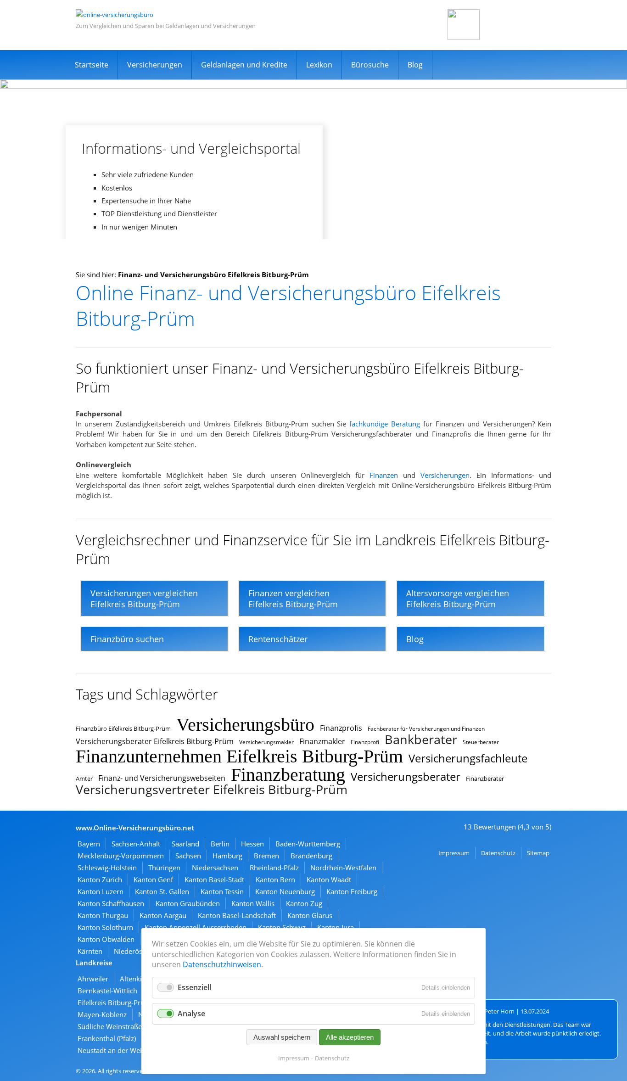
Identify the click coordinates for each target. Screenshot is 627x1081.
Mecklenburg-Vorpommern (121, 855)
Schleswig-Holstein (107, 867)
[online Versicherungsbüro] (114, 15)
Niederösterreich (140, 951)
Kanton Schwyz (282, 927)
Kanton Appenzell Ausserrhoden (195, 927)
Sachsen (188, 855)
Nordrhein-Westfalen (343, 867)
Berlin (220, 843)
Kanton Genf (153, 879)
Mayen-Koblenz (102, 1014)
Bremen (266, 855)
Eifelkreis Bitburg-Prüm (114, 1002)
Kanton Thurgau (103, 915)
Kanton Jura (335, 927)
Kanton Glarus (309, 915)
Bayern (89, 843)
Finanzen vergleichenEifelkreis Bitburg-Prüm (293, 599)
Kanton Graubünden (188, 903)
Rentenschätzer (278, 638)
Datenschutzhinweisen (222, 964)
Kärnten (90, 951)
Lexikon (319, 65)
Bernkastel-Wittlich (107, 990)
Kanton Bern (275, 879)
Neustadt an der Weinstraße (122, 1050)
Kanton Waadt (329, 879)
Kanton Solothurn (105, 927)
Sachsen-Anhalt (136, 843)
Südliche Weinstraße (110, 1026)
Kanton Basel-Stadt (214, 879)
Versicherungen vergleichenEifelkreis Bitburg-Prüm (144, 599)
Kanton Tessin (222, 891)
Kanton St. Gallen (162, 891)
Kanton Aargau (163, 915)
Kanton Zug (304, 903)
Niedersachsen (215, 867)
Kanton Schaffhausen (111, 903)
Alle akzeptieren (350, 1037)
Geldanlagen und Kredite (244, 65)
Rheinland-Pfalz (274, 867)
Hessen (252, 843)
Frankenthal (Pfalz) (107, 1038)
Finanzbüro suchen (127, 638)
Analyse (191, 1013)
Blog (415, 65)
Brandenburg (311, 855)
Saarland (185, 843)
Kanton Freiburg (351, 891)
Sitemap (538, 853)
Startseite (91, 65)
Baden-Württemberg (307, 843)
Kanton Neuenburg (285, 891)
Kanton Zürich (100, 879)
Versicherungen (154, 65)
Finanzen (383, 475)
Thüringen (164, 867)
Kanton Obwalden (106, 939)
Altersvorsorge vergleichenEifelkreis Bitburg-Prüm (457, 599)
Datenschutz (498, 853)
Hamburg (227, 855)
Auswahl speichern (281, 1037)
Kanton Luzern (100, 891)
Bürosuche (370, 65)
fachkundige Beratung (384, 423)
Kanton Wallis (252, 903)
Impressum (454, 853)
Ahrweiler (93, 978)
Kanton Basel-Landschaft (237, 915)
